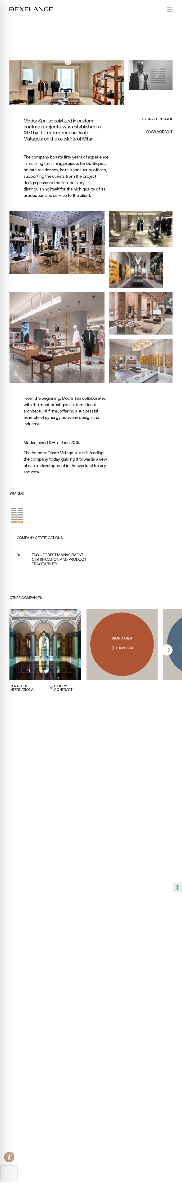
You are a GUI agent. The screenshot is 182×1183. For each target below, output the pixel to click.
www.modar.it (159, 132)
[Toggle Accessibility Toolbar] (9, 1157)
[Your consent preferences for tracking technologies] (177, 887)
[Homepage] (31, 9)
